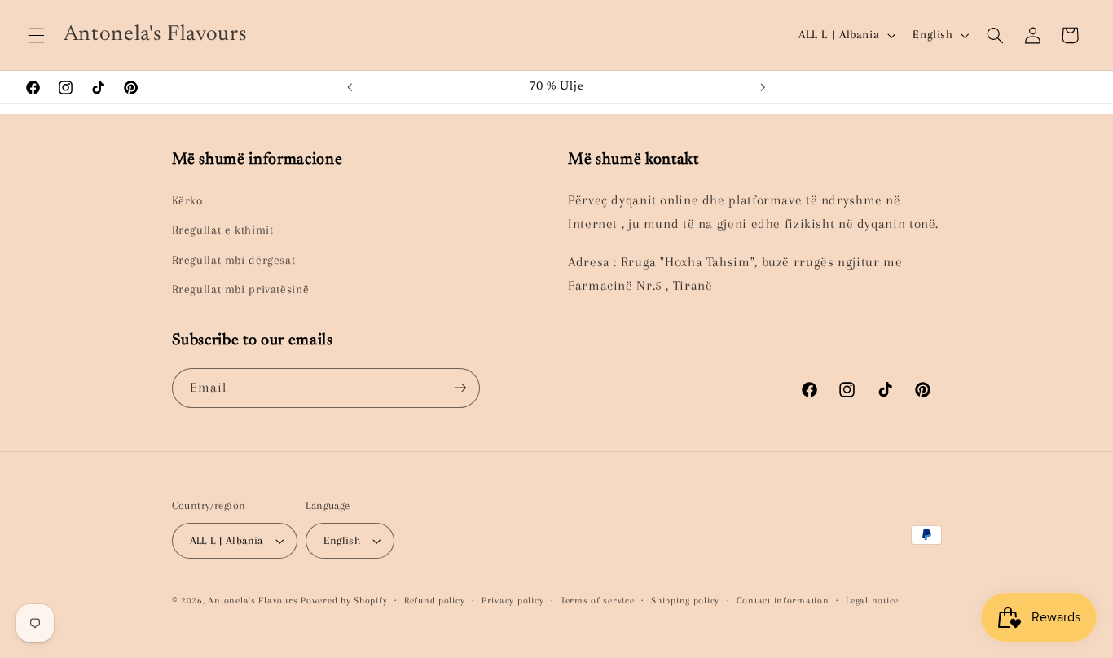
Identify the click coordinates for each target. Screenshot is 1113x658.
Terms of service (598, 600)
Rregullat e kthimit (223, 229)
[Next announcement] (763, 87)
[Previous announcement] (349, 87)
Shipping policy (685, 600)
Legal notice (872, 600)
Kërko (187, 200)
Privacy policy (512, 600)
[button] (36, 35)
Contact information (783, 600)
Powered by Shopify (344, 600)
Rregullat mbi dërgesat (234, 259)
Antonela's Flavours (252, 600)
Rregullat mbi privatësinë (241, 289)
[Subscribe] (459, 388)
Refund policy (434, 600)
